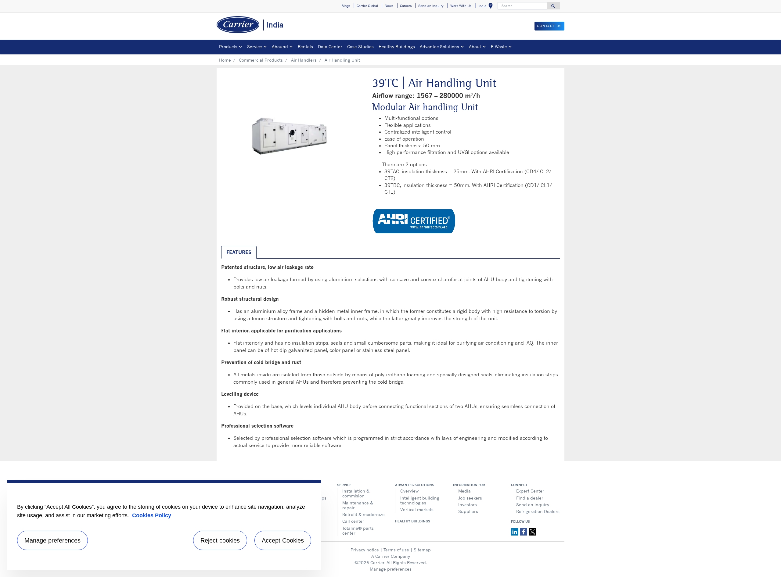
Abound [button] (280, 46)
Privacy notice (365, 549)
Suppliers (468, 511)
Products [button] (228, 46)
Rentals (305, 46)
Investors (467, 504)
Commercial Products (261, 60)
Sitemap (422, 549)
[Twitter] (532, 531)
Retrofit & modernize (363, 514)
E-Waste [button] (499, 46)
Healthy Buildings (397, 46)
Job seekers (470, 497)
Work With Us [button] (460, 6)
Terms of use (396, 549)
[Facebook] (524, 531)
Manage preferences (391, 569)
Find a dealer (529, 497)
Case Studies (360, 46)
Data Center (330, 46)
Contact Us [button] (549, 26)
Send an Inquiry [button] (431, 6)
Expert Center (530, 490)
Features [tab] (238, 252)
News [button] (389, 6)
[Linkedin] (515, 531)
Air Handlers (304, 60)
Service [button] (254, 46)
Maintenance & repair (357, 505)
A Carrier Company (390, 556)
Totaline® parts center (358, 530)
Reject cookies (220, 540)
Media (464, 490)
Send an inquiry (532, 504)
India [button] (486, 6)
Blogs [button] (345, 6)
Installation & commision (355, 493)
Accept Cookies (283, 540)
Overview (409, 490)
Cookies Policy (151, 515)
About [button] (475, 46)
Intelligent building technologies (419, 500)
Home (225, 60)
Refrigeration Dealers (538, 511)
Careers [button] (406, 6)
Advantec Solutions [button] (439, 46)
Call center (353, 521)
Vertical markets (417, 509)
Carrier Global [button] (367, 6)
